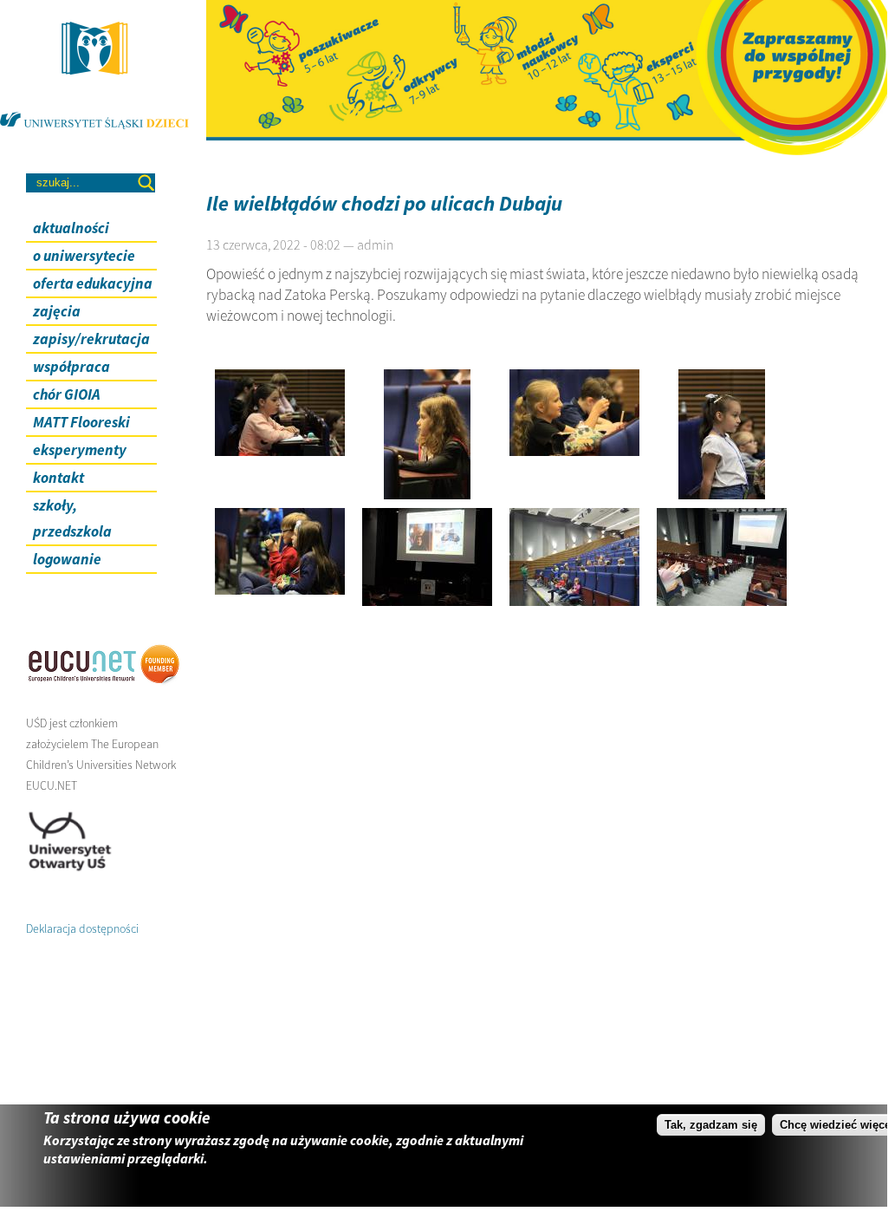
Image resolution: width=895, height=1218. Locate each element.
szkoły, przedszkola (72, 518)
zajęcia (57, 311)
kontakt (58, 477)
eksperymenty (79, 449)
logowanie (67, 559)
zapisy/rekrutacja (91, 338)
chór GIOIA (67, 394)
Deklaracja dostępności (82, 928)
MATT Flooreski (81, 422)
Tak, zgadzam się (711, 1124)
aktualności (71, 228)
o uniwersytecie (84, 255)
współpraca (71, 366)
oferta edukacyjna (92, 283)
